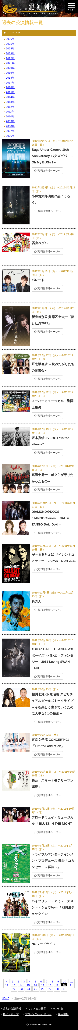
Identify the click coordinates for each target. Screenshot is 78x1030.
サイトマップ (11, 1014)
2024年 (10, 48)
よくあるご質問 (37, 1008)
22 (14, 988)
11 (71, 981)
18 (49, 985)
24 (28, 988)
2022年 (10, 58)
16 (35, 985)
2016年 (10, 87)
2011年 (10, 111)
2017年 (10, 82)
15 (28, 985)
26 (42, 988)
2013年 (10, 101)
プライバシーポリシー (38, 1014)
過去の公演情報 (12, 1008)
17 (42, 985)
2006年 (10, 135)
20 (64, 985)
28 (57, 988)
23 (21, 988)
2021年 (10, 63)
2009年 (10, 121)
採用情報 (63, 1014)
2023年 (10, 53)
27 (49, 988)
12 (6, 985)
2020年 (10, 67)
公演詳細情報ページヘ (47, 170)
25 (35, 988)
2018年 (10, 77)
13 (13, 985)
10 (64, 981)
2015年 (10, 92)
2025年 (10, 43)
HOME (5, 998)
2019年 (10, 72)
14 (21, 985)
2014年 (10, 96)
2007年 (10, 130)
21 (71, 985)
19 (56, 985)
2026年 (10, 38)
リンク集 (58, 1008)
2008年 (10, 126)
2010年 (10, 116)
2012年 (10, 106)
